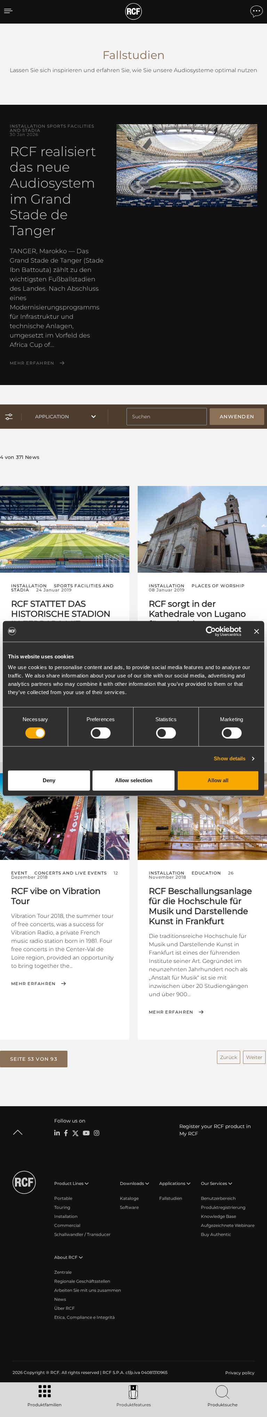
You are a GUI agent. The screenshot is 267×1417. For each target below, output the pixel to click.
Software (129, 1207)
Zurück (228, 1057)
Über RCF (64, 1308)
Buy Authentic (216, 1234)
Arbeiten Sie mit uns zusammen (87, 1290)
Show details (229, 758)
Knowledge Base (218, 1216)
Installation (66, 1216)
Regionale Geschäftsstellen (82, 1281)
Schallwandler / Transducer (82, 1234)
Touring (62, 1207)
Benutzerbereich (218, 1198)
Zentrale (63, 1272)
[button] (33, 1059)
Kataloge (129, 1198)
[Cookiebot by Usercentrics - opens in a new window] (210, 631)
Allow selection (133, 780)
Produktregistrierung (223, 1207)
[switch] (101, 733)
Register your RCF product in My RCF (215, 1130)
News (60, 1299)
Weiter (254, 1057)
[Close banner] (256, 631)
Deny (49, 780)
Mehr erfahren (32, 363)
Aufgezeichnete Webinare (227, 1225)
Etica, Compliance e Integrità (84, 1317)
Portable (63, 1198)
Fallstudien (170, 1198)
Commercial (67, 1225)
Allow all (218, 780)
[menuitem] (239, 1373)
